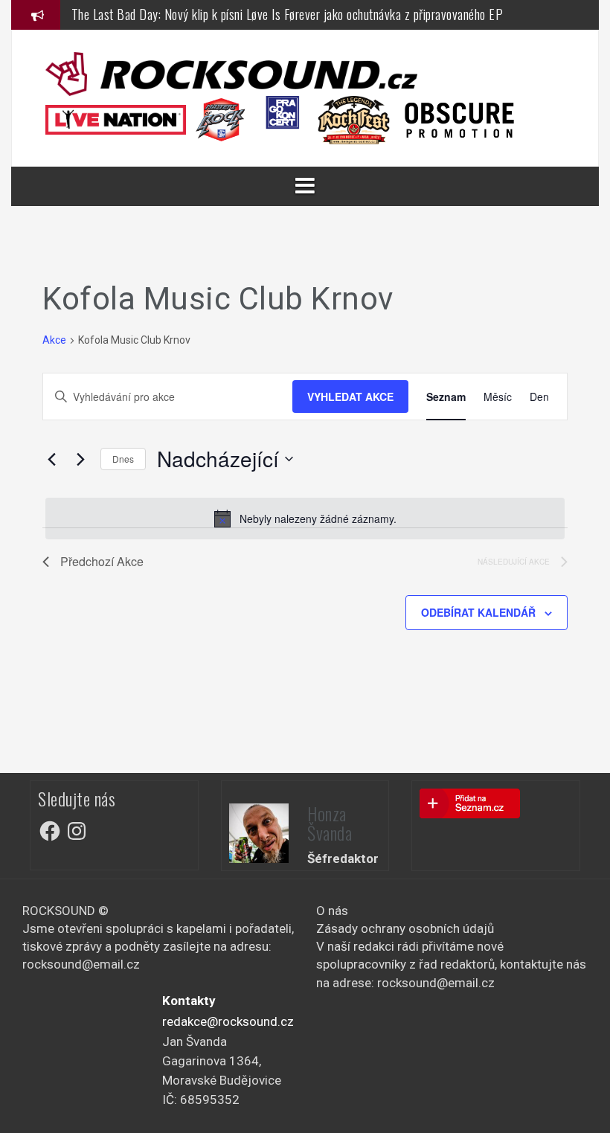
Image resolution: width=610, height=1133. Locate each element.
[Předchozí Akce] (51, 459)
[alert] (305, 518)
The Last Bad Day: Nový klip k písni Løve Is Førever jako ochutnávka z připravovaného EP (287, 14)
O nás (332, 910)
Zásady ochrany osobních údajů (405, 928)
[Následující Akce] (80, 459)
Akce (54, 340)
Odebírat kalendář (478, 612)
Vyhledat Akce (350, 396)
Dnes (123, 458)
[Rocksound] (231, 72)
